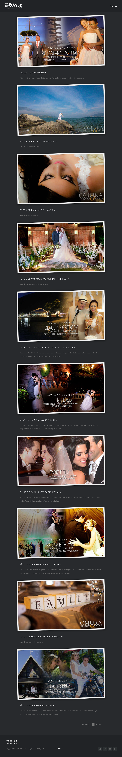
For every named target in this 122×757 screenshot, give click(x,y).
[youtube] (110, 749)
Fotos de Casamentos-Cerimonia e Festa (44, 279)
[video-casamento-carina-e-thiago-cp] (60, 509)
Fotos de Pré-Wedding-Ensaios (39, 141)
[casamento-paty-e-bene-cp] (60, 650)
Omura (33, 749)
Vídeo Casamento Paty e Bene (38, 705)
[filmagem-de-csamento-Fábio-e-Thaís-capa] (60, 437)
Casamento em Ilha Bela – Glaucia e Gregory (47, 348)
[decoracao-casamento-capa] (60, 582)
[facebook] (115, 749)
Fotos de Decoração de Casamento (41, 637)
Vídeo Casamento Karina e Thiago (40, 564)
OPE (59, 749)
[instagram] (105, 749)
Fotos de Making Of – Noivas (37, 210)
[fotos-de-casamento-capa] (60, 224)
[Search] (111, 6)
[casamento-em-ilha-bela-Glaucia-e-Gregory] (60, 292)
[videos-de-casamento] (60, 18)
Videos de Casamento (33, 73)
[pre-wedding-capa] (60, 86)
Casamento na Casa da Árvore (38, 420)
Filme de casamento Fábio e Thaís (40, 492)
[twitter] (100, 749)
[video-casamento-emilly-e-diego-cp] (60, 365)
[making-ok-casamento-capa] (60, 155)
